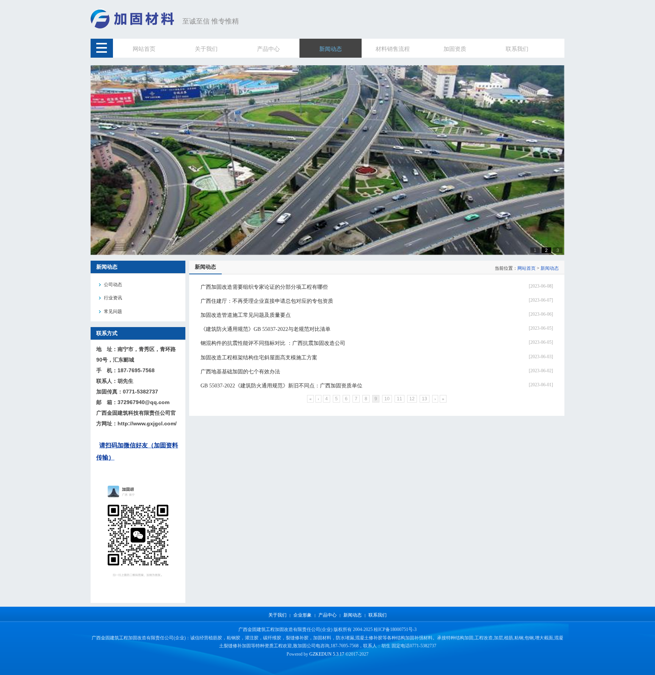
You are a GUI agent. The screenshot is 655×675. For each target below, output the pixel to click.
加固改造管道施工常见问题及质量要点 (246, 315)
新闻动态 (550, 268)
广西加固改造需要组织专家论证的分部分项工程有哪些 (264, 287)
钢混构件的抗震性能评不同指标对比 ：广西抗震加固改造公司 (273, 343)
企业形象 (302, 615)
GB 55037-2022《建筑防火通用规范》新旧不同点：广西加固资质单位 (281, 386)
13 (424, 398)
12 (412, 398)
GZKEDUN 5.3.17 (326, 654)
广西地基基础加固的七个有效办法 (240, 371)
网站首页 (526, 268)
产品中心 (327, 615)
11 (399, 398)
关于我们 (277, 615)
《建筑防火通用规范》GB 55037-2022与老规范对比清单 (266, 329)
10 (387, 398)
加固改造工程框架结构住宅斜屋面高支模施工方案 (259, 357)
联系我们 (377, 615)
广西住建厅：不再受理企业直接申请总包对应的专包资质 (267, 301)
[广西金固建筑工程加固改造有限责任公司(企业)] (135, 27)
